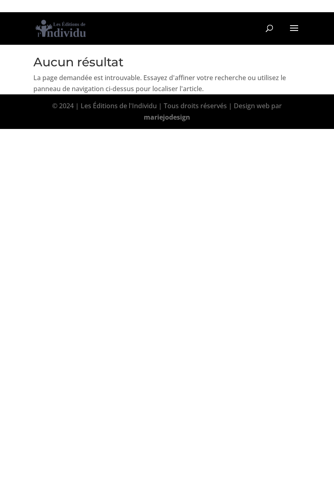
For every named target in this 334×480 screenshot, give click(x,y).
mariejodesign (167, 117)
